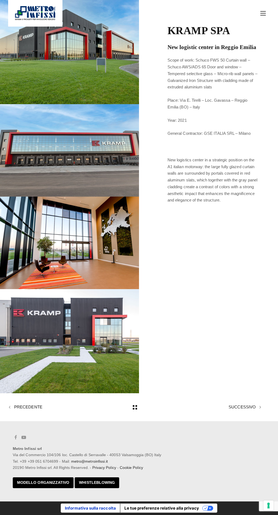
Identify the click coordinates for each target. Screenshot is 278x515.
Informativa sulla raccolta (90, 508)
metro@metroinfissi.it (89, 461)
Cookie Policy (131, 467)
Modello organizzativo (43, 482)
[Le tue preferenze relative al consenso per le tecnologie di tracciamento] (268, 505)
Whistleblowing (97, 482)
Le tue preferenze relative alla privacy (161, 508)
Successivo (243, 407)
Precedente (27, 407)
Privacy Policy (104, 467)
